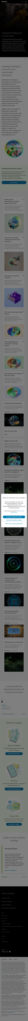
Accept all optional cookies (14, 517)
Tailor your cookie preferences (14, 523)
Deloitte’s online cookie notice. (17, 511)
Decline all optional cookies (14, 520)
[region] (14, 510)
